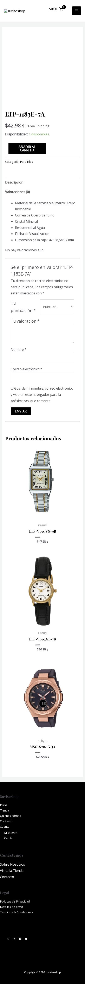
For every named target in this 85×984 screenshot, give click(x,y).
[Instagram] (14, 939)
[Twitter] (26, 939)
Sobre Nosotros (12, 864)
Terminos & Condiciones (16, 912)
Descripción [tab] (14, 182)
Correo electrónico (26, 369)
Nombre (18, 349)
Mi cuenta (10, 833)
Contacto (6, 821)
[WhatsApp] (8, 939)
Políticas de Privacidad (15, 901)
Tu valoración (25, 321)
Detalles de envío (11, 907)
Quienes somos (10, 816)
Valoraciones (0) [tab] (17, 192)
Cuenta (4, 827)
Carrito (8, 838)
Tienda (4, 810)
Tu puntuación (23, 306)
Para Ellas (26, 162)
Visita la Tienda (12, 870)
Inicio (3, 805)
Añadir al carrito (27, 148)
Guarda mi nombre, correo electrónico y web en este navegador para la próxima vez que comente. (42, 394)
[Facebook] (20, 939)
